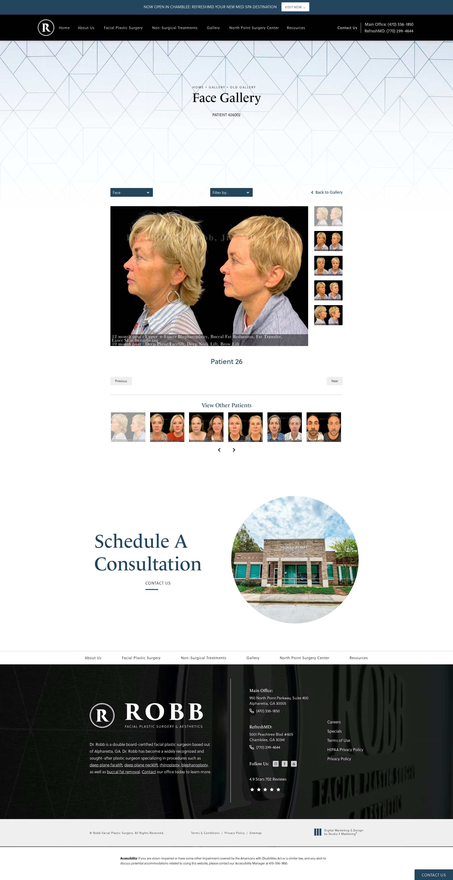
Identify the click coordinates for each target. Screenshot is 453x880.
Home (64, 27)
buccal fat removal (123, 772)
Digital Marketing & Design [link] (343, 832)
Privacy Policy (339, 759)
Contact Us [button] (434, 875)
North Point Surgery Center (254, 27)
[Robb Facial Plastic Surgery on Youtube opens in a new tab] (294, 764)
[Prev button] (219, 450)
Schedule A (148, 552)
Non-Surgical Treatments (175, 27)
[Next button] (234, 450)
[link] (278, 701)
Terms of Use (338, 740)
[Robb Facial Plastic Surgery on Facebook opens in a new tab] (285, 764)
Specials (334, 731)
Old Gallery (243, 87)
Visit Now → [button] (295, 7)
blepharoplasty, (195, 765)
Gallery (213, 27)
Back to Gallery (329, 192)
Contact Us (347, 27)
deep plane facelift (106, 765)
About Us (86, 27)
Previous (121, 381)
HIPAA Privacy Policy (345, 749)
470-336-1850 (278, 863)
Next (334, 381)
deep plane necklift (141, 765)
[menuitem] (276, 764)
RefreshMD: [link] (389, 31)
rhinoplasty (170, 765)
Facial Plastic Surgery (123, 27)
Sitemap (255, 833)
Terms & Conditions (205, 833)
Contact (149, 772)
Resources (296, 27)
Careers (334, 722)
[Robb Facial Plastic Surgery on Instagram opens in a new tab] (276, 764)
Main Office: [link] (389, 24)
